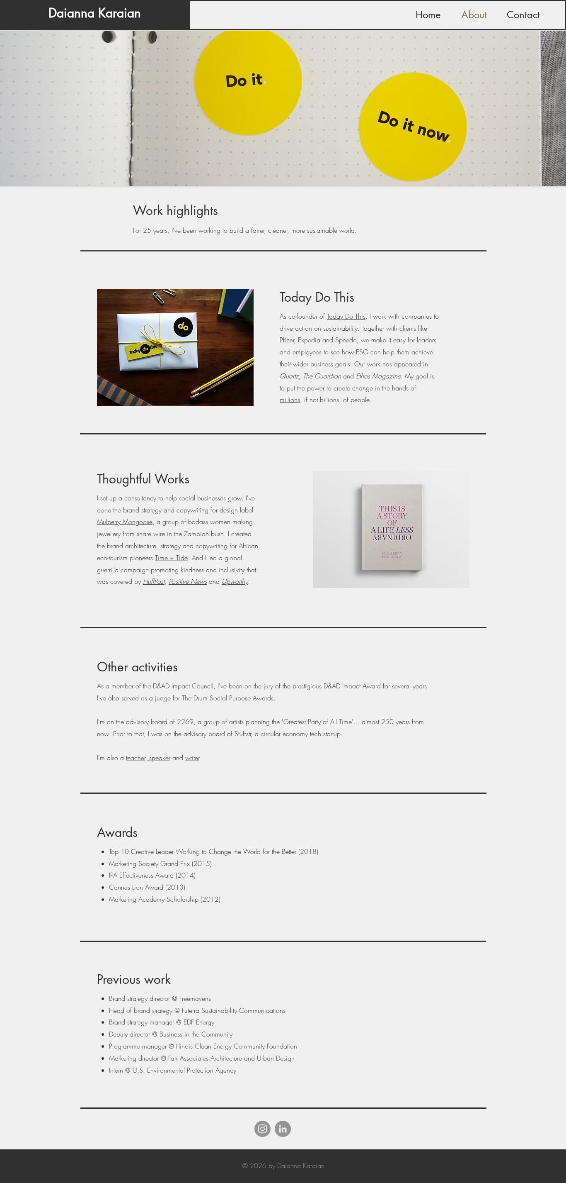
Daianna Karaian (94, 13)
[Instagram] (262, 1129)
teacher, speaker (148, 757)
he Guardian (323, 376)
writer (192, 757)
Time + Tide (171, 557)
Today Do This (346, 316)
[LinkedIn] (283, 1129)
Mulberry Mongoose (124, 521)
